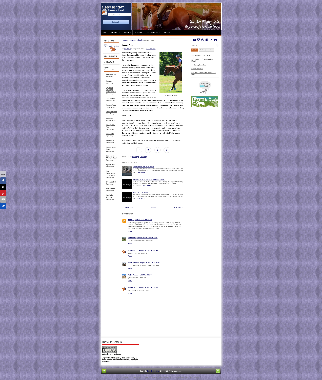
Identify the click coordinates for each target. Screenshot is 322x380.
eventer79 (127, 49)
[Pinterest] (203, 40)
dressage (132, 40)
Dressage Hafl (111, 182)
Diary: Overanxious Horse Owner (110, 173)
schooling (140, 40)
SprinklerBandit (111, 112)
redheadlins (132, 238)
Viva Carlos (110, 140)
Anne (130, 220)
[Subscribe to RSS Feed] (211, 40)
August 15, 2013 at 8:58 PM (142, 220)
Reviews (127, 33)
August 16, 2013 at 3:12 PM (148, 287)
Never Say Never (197, 69)
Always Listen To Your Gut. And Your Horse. (149, 180)
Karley (130, 275)
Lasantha (154, 377)
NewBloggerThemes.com (190, 377)
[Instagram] (198, 40)
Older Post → (178, 207)
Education (139, 33)
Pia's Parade (110, 188)
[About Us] (111, 52)
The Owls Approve (109, 196)
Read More (141, 172)
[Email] (3, 199)
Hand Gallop (110, 118)
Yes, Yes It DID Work (140, 193)
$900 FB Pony (111, 74)
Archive (210, 50)
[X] (3, 187)
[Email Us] (215, 40)
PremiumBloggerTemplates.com (169, 377)
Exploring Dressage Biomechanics (111, 90)
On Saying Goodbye (198, 65)
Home (104, 33)
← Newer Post (128, 207)
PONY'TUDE (110, 134)
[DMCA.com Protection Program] (109, 352)
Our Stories (115, 33)
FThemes (133, 377)
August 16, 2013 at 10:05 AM (150, 263)
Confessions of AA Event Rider (111, 157)
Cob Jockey (110, 98)
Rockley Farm (111, 105)
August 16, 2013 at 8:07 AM (148, 250)
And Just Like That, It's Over (201, 55)
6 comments (150, 49)
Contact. (109, 81)
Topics (202, 50)
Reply (130, 231)
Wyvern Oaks (110, 164)
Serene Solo (127, 45)
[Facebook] (207, 40)
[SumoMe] (3, 206)
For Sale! (167, 33)
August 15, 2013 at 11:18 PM (147, 238)
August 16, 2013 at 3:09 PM (142, 275)
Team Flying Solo (153, 371)
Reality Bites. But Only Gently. (143, 167)
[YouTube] (194, 40)
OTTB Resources (153, 33)
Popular (194, 50)
